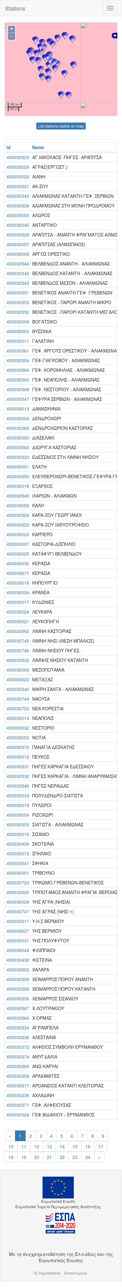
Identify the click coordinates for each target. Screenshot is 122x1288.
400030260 (18, 1066)
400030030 (18, 563)
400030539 (18, 205)
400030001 (18, 873)
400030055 (18, 215)
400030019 (18, 805)
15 (75, 1146)
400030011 (18, 341)
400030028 (18, 902)
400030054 (18, 815)
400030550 (18, 476)
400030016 (18, 583)
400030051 (18, 467)
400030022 (18, 176)
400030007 (18, 544)
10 (10, 1146)
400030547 (18, 399)
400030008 (18, 254)
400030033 (18, 795)
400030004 (18, 418)
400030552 (18, 312)
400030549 (18, 496)
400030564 (18, 370)
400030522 (18, 525)
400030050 (18, 438)
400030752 (18, 708)
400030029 (18, 167)
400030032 (18, 728)
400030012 (18, 757)
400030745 (18, 641)
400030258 (18, 1076)
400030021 (18, 621)
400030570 (18, 747)
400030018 (18, 486)
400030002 (18, 969)
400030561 (18, 351)
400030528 (18, 234)
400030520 (18, 892)
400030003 (18, 331)
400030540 (18, 689)
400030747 (18, 911)
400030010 (18, 834)
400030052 (18, 737)
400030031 (18, 940)
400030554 (18, 360)
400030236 (18, 1037)
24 (87, 1157)
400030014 (18, 718)
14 (62, 1146)
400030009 (18, 321)
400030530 (18, 776)
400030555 (18, 824)
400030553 (18, 302)
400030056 (18, 505)
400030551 (18, 292)
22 (62, 1157)
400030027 (18, 931)
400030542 (18, 273)
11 (23, 1146)
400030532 (18, 660)
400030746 (18, 650)
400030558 (18, 989)
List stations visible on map (61, 126)
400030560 (18, 380)
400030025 (18, 554)
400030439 (18, 844)
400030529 (18, 157)
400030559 (18, 979)
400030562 (18, 631)
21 (49, 1157)
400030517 (18, 921)
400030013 (18, 409)
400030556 (18, 998)
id (9, 147)
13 (49, 1146)
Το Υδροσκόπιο (46, 1273)
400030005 (18, 670)
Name (38, 147)
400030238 (18, 1095)
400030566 (18, 1018)
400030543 (18, 283)
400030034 (18, 592)
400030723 (18, 882)
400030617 (18, 1085)
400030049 (18, 950)
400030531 (18, 766)
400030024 (18, 612)
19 (23, 1157)
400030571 (18, 1105)
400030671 (18, 573)
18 (10, 1157)
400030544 (18, 263)
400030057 (18, 244)
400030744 (18, 699)
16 (87, 1146)
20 (36, 1157)
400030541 (18, 863)
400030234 (18, 1027)
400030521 (18, 186)
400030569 (18, 428)
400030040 (18, 225)
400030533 (18, 457)
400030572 (18, 1047)
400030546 (18, 786)
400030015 (18, 853)
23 (75, 1157)
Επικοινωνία (75, 1273)
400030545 (18, 196)
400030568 (18, 389)
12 (36, 1146)
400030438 (18, 960)
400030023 (18, 679)
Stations (15, 8)
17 (100, 1146)
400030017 (18, 602)
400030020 (18, 534)
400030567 (18, 1008)
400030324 (18, 1114)
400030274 (18, 1056)
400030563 (18, 447)
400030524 (18, 515)
